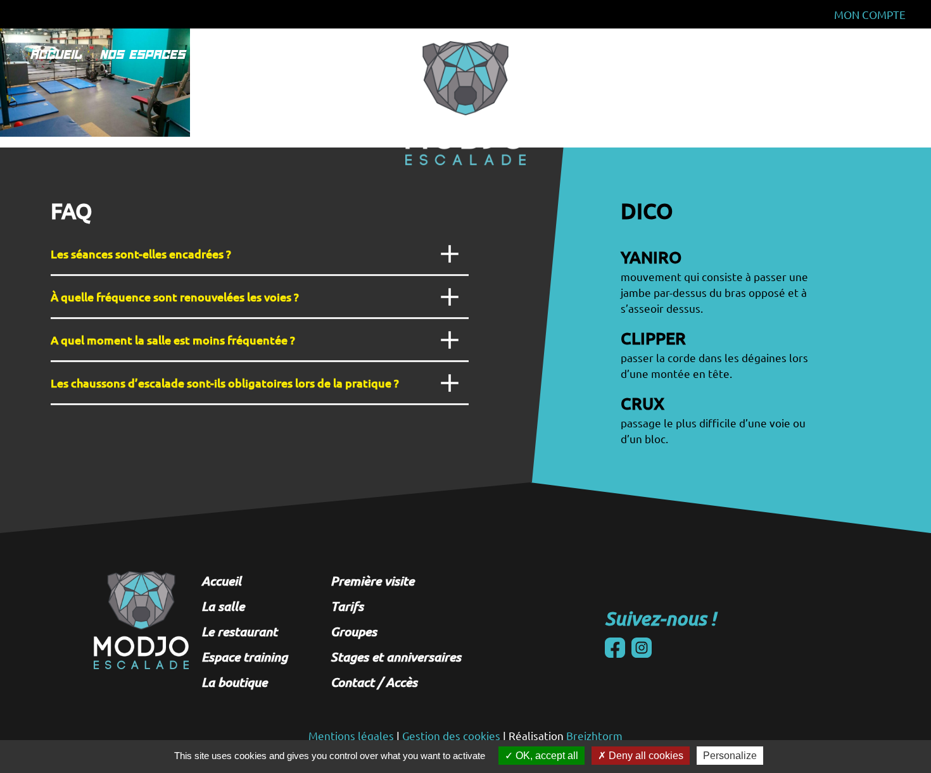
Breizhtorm (594, 735)
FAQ (766, 54)
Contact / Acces (851, 54)
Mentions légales (351, 735)
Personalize (730, 755)
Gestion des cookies (451, 735)
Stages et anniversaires (749, 142)
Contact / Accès (374, 682)
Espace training (141, 142)
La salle (123, 87)
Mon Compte (870, 14)
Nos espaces (145, 54)
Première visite (372, 580)
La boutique (133, 170)
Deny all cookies (644, 755)
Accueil (59, 54)
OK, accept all (545, 755)
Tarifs (715, 54)
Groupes (716, 115)
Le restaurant (136, 115)
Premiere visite (257, 54)
